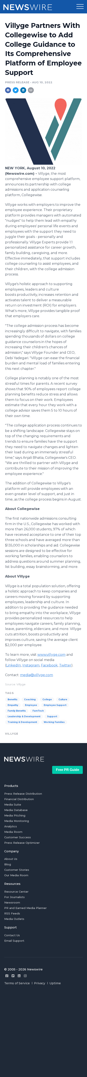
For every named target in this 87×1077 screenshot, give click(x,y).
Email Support (14, 940)
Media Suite (12, 804)
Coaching (30, 699)
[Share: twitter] (15, 90)
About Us (10, 859)
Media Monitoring (16, 821)
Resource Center (16, 891)
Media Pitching (14, 815)
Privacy (39, 983)
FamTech (38, 710)
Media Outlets (14, 919)
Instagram (30, 665)
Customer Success (17, 837)
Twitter (65, 665)
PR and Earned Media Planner (25, 908)
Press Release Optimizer (22, 842)
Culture (62, 699)
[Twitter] (13, 975)
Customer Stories (16, 869)
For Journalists (14, 897)
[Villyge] (43, 164)
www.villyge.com (51, 655)
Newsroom (12, 902)
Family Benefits (17, 710)
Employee (31, 705)
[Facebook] (6, 975)
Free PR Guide (67, 770)
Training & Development (22, 722)
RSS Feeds (12, 913)
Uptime (55, 983)
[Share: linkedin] (23, 90)
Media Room (13, 831)
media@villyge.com (36, 675)
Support (52, 716)
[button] (80, 7)
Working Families (54, 722)
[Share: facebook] (8, 90)
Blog (7, 864)
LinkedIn (13, 665)
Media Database (16, 810)
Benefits (12, 699)
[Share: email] (31, 90)
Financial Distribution (19, 799)
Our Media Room (16, 875)
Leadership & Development (24, 716)
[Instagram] (25, 975)
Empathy (13, 705)
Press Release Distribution (23, 793)
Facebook (49, 665)
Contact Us (12, 935)
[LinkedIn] (19, 975)
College (47, 699)
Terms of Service (17, 983)
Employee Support (55, 705)
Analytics (10, 826)
